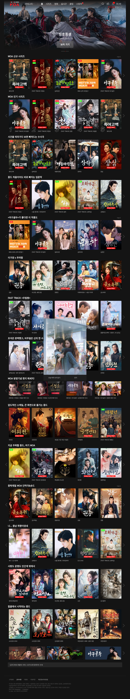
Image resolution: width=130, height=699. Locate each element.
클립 (71, 3)
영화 (56, 3)
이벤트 (26, 679)
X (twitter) (25, 689)
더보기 (119, 57)
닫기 (75, 377)
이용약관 (32, 679)
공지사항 (18, 679)
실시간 (64, 3)
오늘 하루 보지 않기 (54, 377)
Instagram (18, 689)
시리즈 (48, 3)
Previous (6, 75)
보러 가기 (65, 44)
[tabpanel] (65, 27)
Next (123, 75)
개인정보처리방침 (43, 679)
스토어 (79, 3)
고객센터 (11, 679)
